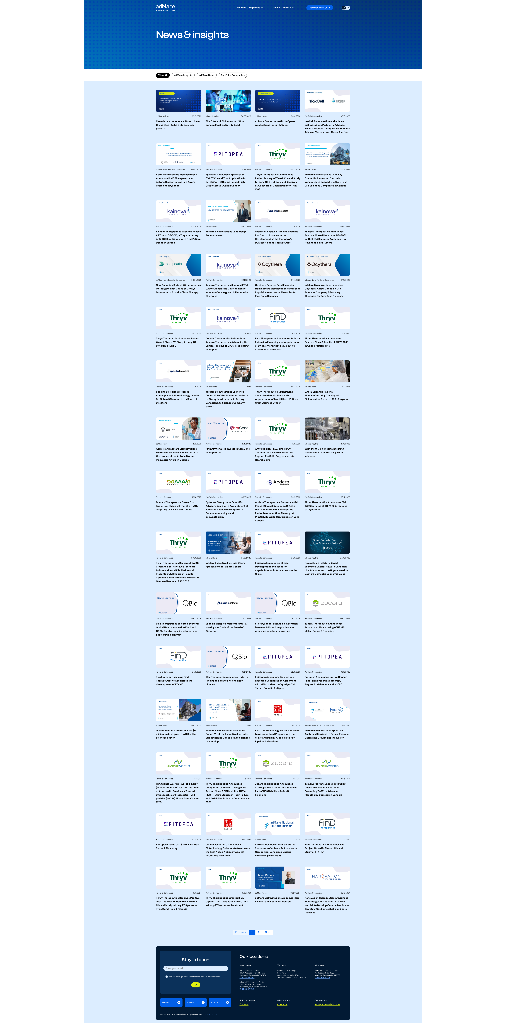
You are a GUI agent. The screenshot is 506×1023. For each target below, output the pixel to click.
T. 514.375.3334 (322, 977)
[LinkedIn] (171, 1002)
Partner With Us (318, 7)
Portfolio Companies (233, 75)
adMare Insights (183, 75)
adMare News (206, 75)
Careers (244, 1004)
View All (162, 75)
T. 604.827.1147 (247, 977)
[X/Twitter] (196, 1002)
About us (282, 1004)
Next (268, 932)
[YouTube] (220, 1002)
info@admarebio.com (327, 1004)
